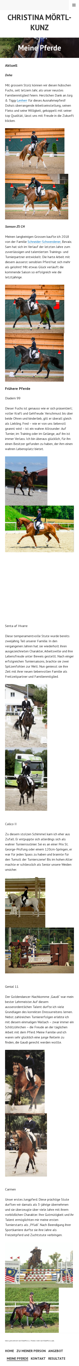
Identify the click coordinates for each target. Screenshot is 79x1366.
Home (9, 1351)
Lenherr (22, 100)
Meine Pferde (17, 1358)
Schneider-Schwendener (44, 241)
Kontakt (38, 1358)
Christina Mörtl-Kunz (39, 22)
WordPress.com (48, 1341)
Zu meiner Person (31, 1351)
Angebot (55, 1351)
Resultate (56, 1358)
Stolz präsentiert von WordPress (17, 1341)
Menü (74, 5)
